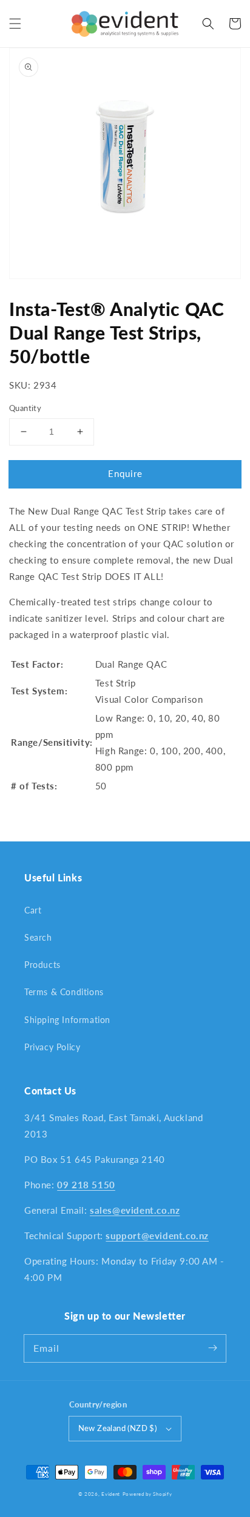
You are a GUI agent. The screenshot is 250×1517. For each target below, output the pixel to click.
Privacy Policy (52, 1047)
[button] (15, 23)
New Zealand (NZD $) (117, 1428)
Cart (32, 910)
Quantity (25, 408)
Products (42, 964)
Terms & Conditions (64, 992)
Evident (110, 1494)
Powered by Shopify (147, 1494)
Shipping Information (67, 1020)
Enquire (125, 473)
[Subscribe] (212, 1348)
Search (38, 937)
